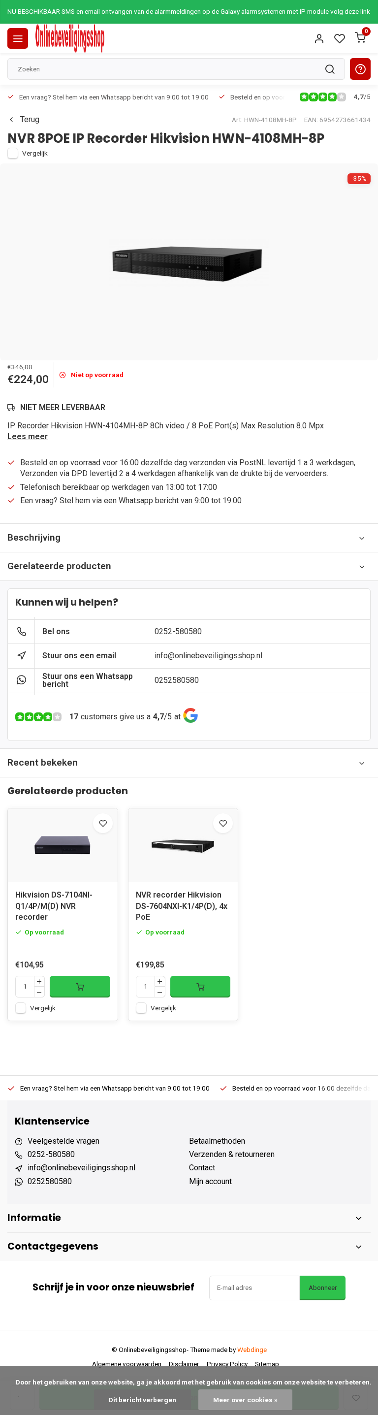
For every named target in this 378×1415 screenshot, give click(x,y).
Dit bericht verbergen (142, 1400)
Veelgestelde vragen (63, 1141)
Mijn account (210, 1181)
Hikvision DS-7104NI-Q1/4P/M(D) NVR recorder (54, 906)
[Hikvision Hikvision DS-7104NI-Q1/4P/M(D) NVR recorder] (63, 845)
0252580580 (177, 680)
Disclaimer (184, 1364)
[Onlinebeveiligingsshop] (69, 38)
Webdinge (252, 1349)
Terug (29, 119)
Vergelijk (35, 153)
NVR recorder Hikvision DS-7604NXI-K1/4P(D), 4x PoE (181, 906)
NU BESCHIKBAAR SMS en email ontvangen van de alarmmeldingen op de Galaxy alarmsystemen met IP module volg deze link (188, 11)
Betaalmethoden (217, 1141)
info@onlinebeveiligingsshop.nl (208, 655)
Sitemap (267, 1364)
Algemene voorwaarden (126, 1364)
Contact (202, 1167)
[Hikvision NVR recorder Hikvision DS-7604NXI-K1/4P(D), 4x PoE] (183, 845)
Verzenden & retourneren (232, 1154)
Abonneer (323, 1287)
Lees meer (27, 436)
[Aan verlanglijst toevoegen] (103, 823)
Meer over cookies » (245, 1400)
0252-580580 (178, 631)
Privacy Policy (227, 1364)
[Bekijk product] (80, 986)
